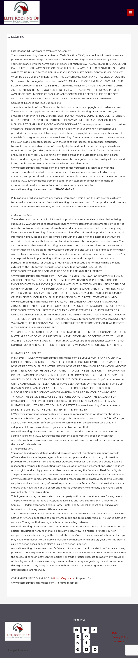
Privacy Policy (120, 637)
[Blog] (94, 630)
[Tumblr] (86, 643)
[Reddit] (86, 649)
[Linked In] (78, 636)
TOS (114, 633)
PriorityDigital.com (64, 578)
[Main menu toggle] (130, 12)
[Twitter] (85, 630)
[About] (95, 649)
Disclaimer (118, 641)
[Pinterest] (78, 643)
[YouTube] (86, 636)
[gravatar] (78, 649)
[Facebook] (76, 630)
